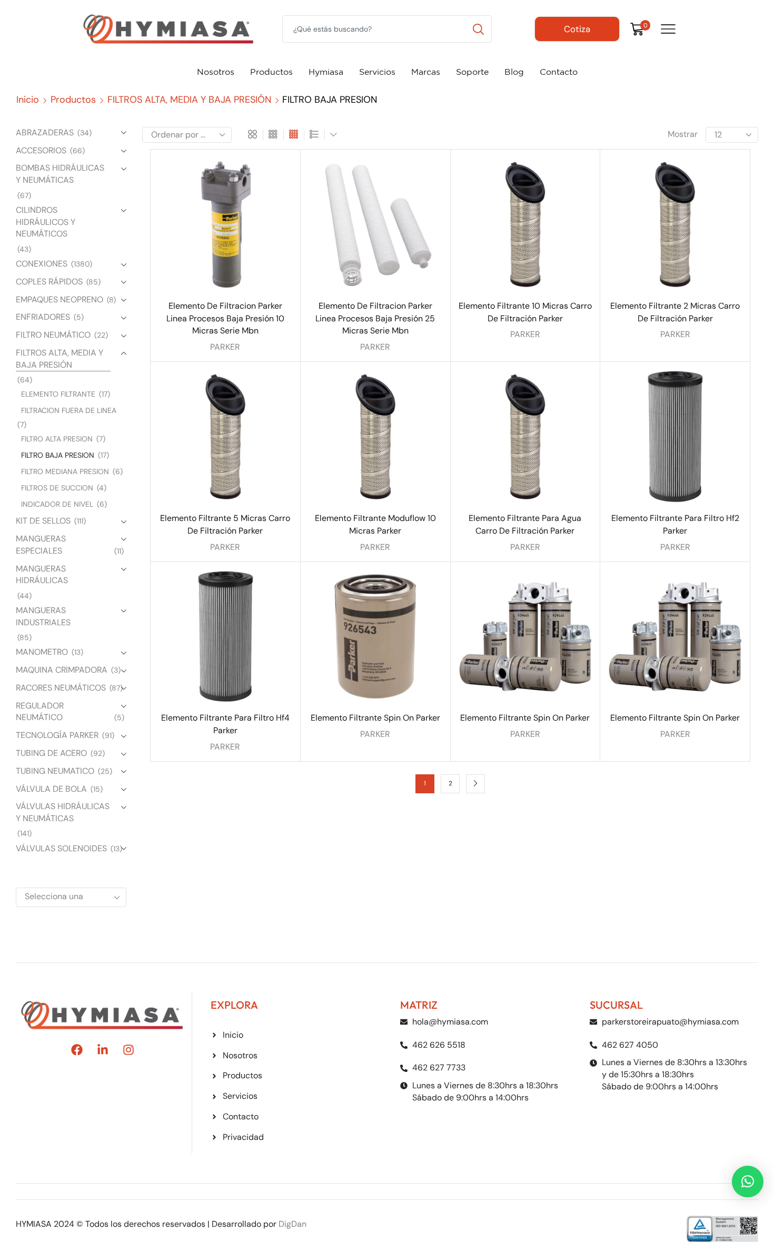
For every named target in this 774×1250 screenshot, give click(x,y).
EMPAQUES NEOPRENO (59, 299)
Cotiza (577, 29)
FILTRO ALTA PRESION (57, 439)
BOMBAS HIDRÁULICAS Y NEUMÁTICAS (60, 173)
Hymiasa (326, 71)
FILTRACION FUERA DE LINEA (68, 410)
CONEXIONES (41, 263)
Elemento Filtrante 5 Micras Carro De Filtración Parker (225, 524)
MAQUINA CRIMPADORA (61, 669)
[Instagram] (128, 1049)
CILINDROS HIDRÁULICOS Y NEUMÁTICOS (45, 222)
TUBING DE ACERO (51, 753)
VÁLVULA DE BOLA (51, 788)
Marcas (425, 71)
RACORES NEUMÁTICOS (61, 687)
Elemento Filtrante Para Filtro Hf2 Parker (675, 524)
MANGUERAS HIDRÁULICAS (42, 574)
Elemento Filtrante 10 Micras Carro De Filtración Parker (525, 312)
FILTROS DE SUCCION (57, 488)
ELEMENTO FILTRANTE (58, 394)
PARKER (225, 346)
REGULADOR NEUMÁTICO (40, 711)
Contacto (559, 71)
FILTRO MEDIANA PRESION (65, 471)
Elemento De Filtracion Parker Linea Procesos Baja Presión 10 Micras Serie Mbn (225, 318)
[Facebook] (76, 1049)
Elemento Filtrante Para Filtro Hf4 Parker (225, 724)
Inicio (27, 99)
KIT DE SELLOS (43, 520)
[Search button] (478, 29)
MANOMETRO (42, 651)
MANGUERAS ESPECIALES (41, 544)
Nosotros (215, 71)
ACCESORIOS (41, 150)
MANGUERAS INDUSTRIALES (43, 616)
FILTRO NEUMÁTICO (53, 334)
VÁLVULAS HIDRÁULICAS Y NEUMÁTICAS (63, 812)
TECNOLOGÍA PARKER (57, 735)
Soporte (472, 71)
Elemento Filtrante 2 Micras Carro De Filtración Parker (675, 312)
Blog (514, 71)
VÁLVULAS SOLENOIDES (61, 848)
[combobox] (71, 897)
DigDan (292, 1223)
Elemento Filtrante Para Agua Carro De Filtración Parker (525, 524)
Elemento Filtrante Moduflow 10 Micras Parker (375, 524)
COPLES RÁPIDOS (49, 281)
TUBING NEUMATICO (55, 770)
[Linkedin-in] (102, 1049)
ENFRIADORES (43, 316)
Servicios (377, 71)
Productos (271, 71)
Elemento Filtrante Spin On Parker (375, 717)
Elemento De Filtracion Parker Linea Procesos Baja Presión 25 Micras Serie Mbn (375, 318)
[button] (747, 1181)
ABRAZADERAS (45, 132)
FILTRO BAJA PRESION (57, 455)
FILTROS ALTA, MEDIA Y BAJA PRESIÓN (189, 99)
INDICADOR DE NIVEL (57, 504)
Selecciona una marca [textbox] (54, 905)
